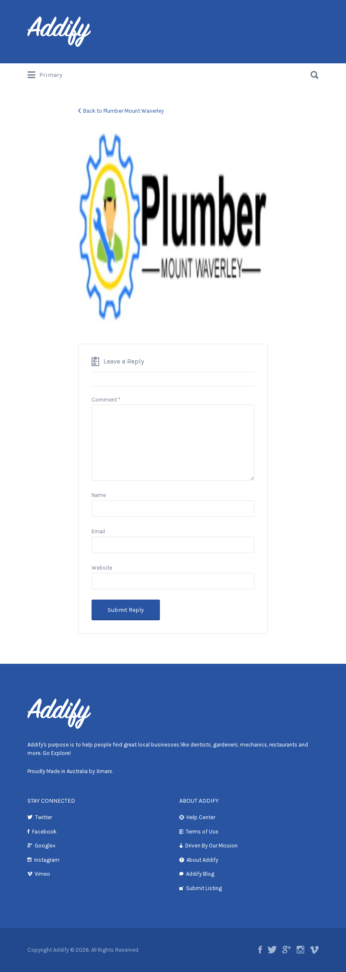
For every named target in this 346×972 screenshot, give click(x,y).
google (286, 950)
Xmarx (104, 771)
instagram (300, 950)
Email (98, 531)
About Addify (202, 860)
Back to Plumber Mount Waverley (123, 111)
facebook (260, 950)
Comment (106, 399)
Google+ (45, 845)
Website (102, 568)
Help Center (201, 817)
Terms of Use (202, 831)
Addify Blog (200, 874)
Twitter (43, 817)
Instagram (46, 860)
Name (99, 495)
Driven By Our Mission (211, 845)
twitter (272, 950)
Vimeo (42, 874)
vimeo (314, 950)
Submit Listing (204, 888)
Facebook (44, 831)
